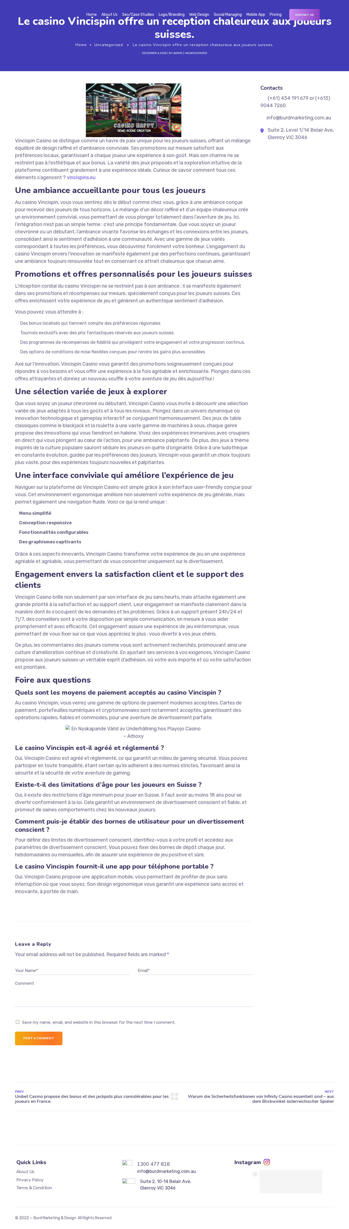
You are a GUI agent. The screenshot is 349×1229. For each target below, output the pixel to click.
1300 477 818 (153, 1164)
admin (177, 53)
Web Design (199, 14)
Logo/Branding (172, 14)
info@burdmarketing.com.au (166, 1171)
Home (91, 14)
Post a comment (38, 1038)
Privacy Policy (30, 1179)
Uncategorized (108, 44)
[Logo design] (275, 1181)
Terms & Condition (34, 1187)
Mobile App (255, 14)
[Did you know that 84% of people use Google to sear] (247, 1181)
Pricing (276, 14)
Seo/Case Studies (138, 14)
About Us (109, 14)
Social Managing (228, 14)
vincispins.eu (81, 177)
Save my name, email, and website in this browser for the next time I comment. (98, 1022)
